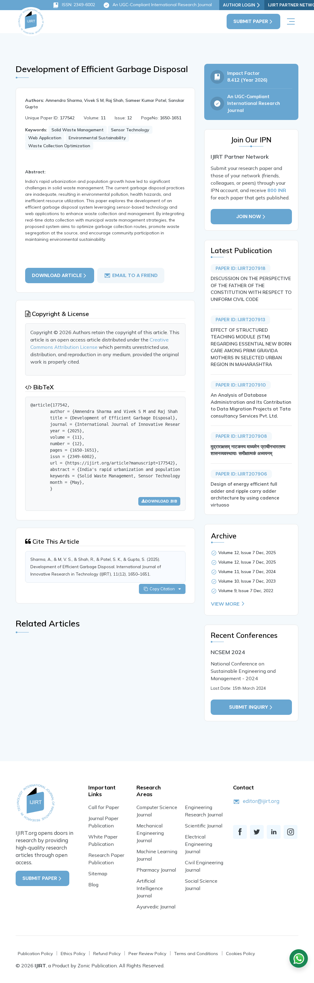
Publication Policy (35, 953)
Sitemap (97, 873)
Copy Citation (163, 588)
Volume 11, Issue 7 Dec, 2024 (247, 571)
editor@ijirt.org (261, 801)
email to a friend (135, 275)
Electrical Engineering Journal (198, 844)
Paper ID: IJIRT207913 (240, 320)
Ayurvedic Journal (155, 907)
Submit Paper (250, 21)
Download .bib (161, 501)
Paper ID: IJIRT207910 (241, 385)
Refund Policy (107, 953)
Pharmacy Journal (156, 870)
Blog (93, 884)
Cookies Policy (240, 953)
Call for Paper (103, 807)
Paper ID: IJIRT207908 (241, 436)
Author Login (239, 5)
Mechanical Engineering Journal (150, 833)
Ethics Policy (73, 953)
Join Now (248, 216)
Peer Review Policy (147, 953)
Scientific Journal (203, 826)
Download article (57, 275)
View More (225, 604)
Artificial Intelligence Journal (149, 888)
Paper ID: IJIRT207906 (241, 474)
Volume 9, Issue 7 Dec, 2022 (245, 590)
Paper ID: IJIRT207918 (241, 268)
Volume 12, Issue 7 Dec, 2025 (247, 552)
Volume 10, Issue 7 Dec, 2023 (247, 581)
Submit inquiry (248, 707)
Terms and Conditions (196, 953)
